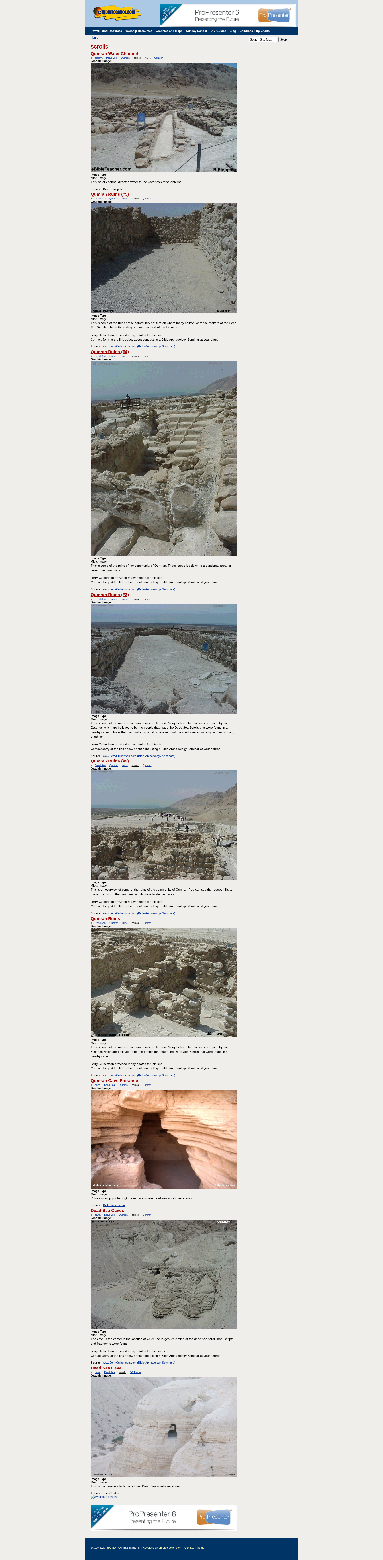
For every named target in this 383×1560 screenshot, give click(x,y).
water (147, 58)
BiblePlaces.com (114, 1205)
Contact (189, 1547)
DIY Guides (218, 31)
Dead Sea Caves (107, 1210)
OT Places (135, 1372)
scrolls (137, 58)
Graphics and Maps (169, 31)
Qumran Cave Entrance (114, 1080)
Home (94, 37)
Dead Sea (111, 58)
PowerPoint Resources (106, 31)
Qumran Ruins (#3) (110, 594)
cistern (98, 58)
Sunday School (196, 31)
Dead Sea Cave (106, 1368)
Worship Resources (138, 31)
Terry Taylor (112, 1547)
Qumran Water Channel (114, 53)
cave (97, 1085)
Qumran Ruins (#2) (110, 761)
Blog (233, 31)
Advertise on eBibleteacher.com (162, 1547)
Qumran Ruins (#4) (110, 351)
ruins (124, 198)
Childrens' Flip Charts (255, 31)
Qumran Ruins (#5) (110, 194)
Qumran (125, 58)
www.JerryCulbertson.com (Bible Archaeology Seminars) (139, 346)
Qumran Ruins (105, 918)
